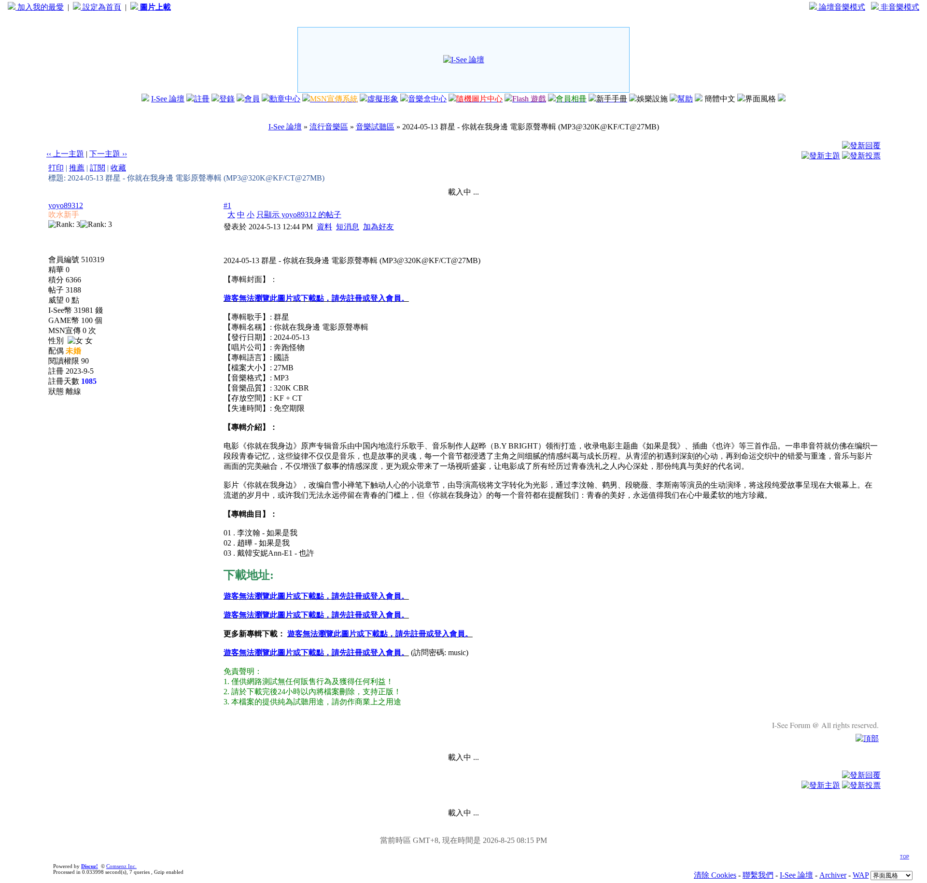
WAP (861, 875)
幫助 (685, 99)
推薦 (76, 168)
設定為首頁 (101, 7)
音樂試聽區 (375, 127)
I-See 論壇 (167, 99)
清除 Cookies (715, 875)
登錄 (227, 99)
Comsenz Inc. (121, 866)
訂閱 (97, 168)
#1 (227, 205)
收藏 (118, 168)
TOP (904, 857)
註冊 (202, 99)
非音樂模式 (899, 7)
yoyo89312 (65, 205)
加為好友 (378, 227)
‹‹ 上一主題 (65, 154)
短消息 (347, 227)
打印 (56, 168)
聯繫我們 (758, 875)
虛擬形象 (382, 99)
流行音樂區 (328, 127)
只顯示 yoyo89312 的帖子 (298, 214)
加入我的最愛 (39, 7)
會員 (252, 99)
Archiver (832, 875)
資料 (324, 227)
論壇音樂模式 (841, 7)
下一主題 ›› (108, 154)
